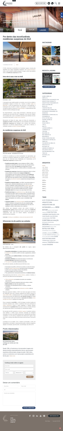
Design (44, 113)
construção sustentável (50, 216)
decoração (54, 220)
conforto (44, 212)
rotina (52, 236)
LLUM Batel (45, 129)
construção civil (53, 214)
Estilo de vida (46, 118)
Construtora (46, 108)
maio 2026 (45, 170)
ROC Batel (45, 146)
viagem (44, 244)
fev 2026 (45, 175)
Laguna (44, 233)
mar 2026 (45, 174)
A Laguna (13, 419)
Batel (54, 207)
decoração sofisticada (48, 222)
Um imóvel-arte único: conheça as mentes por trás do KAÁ (10, 343)
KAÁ (17, 64)
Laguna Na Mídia (46, 128)
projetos (44, 236)
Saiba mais (12, 356)
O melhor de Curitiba (47, 139)
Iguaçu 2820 (45, 123)
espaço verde (53, 226)
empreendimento (46, 226)
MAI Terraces (45, 134)
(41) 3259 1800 (41, 3)
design (45, 224)
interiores (53, 230)
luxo (54, 233)
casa (53, 210)
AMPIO (43, 97)
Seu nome (6, 386)
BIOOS (43, 106)
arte (52, 207)
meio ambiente (48, 234)
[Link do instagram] (46, 50)
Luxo (43, 131)
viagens (50, 244)
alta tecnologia (48, 200)
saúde (56, 236)
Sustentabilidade (47, 151)
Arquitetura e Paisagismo (49, 103)
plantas (57, 234)
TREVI (43, 153)
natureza (53, 234)
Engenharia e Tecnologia (48, 114)
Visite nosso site (54, 415)
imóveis (49, 230)
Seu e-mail (23, 386)
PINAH (43, 141)
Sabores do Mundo (47, 148)
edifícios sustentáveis (54, 224)
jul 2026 (45, 167)
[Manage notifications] (60, 428)
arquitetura (47, 202)
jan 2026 (45, 177)
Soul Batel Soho (46, 149)
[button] (61, 19)
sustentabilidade (48, 238)
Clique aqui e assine (49, 86)
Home (11, 418)
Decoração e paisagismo (48, 111)
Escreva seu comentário (9, 393)
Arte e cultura (46, 104)
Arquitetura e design (48, 101)
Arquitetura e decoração (49, 99)
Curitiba (46, 220)
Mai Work (44, 136)
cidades (56, 210)
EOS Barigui (45, 116)
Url (4, 389)
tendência (51, 242)
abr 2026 (45, 172)
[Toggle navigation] (59, 3)
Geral (43, 121)
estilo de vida (48, 229)
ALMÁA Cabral (46, 96)
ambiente (56, 200)
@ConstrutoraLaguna (47, 45)
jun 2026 (45, 169)
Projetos (44, 144)
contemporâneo (46, 218)
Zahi (43, 156)
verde (56, 242)
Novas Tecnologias (47, 138)
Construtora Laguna (48, 109)
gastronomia (45, 230)
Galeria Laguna (46, 119)
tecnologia (45, 240)
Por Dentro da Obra (47, 143)
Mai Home (44, 133)
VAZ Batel (44, 154)
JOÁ (43, 124)
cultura (52, 218)
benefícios (50, 210)
